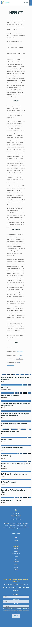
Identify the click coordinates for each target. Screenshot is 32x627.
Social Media (19, 359)
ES (30, 3)
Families (16, 548)
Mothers (16, 570)
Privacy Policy (16, 533)
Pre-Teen (16, 567)
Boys (16, 559)
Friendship (19, 355)
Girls (16, 564)
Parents (16, 551)
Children (16, 562)
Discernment (19, 351)
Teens (16, 556)
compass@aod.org (16, 519)
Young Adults (16, 554)
